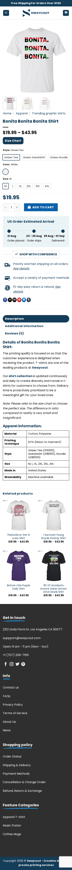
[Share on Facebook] (5, 300)
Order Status (12, 756)
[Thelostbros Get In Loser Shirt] (18, 515)
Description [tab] (14, 319)
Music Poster (12, 825)
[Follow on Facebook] (6, 664)
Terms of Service (15, 713)
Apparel (22, 113)
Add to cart (43, 207)
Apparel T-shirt (14, 817)
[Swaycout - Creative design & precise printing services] (36, 12)
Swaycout (40, 367)
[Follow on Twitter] (17, 664)
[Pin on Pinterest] (19, 300)
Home (7, 113)
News (7, 730)
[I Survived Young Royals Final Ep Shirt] (53, 515)
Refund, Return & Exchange (22, 791)
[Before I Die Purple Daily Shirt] (18, 565)
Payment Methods (16, 773)
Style (6, 150)
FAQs (6, 696)
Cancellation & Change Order (24, 782)
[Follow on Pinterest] (23, 664)
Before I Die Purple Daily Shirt (18, 587)
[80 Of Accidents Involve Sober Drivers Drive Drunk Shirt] (53, 565)
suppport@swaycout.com (22, 638)
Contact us (11, 687)
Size (5, 179)
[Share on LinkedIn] (24, 300)
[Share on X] (10, 300)
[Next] (63, 60)
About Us (9, 722)
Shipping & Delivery (17, 765)
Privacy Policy (13, 704)
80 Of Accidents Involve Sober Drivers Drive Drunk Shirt (53, 589)
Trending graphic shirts (49, 113)
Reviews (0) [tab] (14, 333)
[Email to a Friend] (14, 300)
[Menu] (6, 13)
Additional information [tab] (24, 326)
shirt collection (20, 376)
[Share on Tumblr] (29, 300)
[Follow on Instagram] (11, 664)
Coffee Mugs (12, 834)
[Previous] (8, 60)
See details (21, 268)
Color (6, 164)
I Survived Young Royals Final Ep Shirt (53, 536)
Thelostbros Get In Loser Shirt (18, 536)
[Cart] (66, 13)
